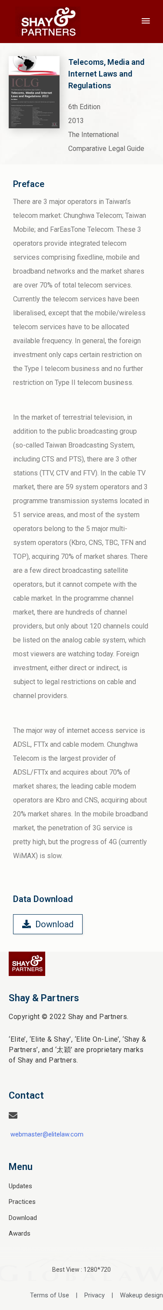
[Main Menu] (145, 21)
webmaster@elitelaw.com (46, 1134)
